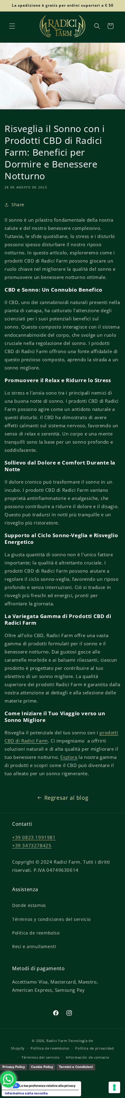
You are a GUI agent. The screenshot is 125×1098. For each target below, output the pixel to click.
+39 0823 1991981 (34, 837)
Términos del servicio (41, 1057)
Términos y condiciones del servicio (51, 919)
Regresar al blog (66, 797)
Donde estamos (29, 905)
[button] (12, 26)
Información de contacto (88, 1057)
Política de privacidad (94, 1048)
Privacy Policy (13, 1067)
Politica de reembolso (36, 933)
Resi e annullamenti (34, 946)
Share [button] (18, 204)
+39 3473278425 (31, 845)
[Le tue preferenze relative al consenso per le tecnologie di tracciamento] (114, 1087)
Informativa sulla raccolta (26, 1093)
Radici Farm (56, 1040)
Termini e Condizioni (76, 1067)
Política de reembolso (50, 1048)
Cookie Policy (42, 1067)
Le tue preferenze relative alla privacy (47, 1085)
